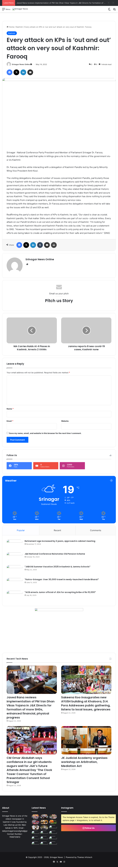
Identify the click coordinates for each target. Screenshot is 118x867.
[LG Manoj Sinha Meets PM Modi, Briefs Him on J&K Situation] (35, 827)
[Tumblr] (40, 245)
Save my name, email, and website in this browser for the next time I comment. (45, 433)
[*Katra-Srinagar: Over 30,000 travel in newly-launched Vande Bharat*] (14, 583)
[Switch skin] (109, 10)
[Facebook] (9, 72)
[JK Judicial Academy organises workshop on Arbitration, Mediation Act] (86, 740)
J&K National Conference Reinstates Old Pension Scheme (55, 553)
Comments (95, 530)
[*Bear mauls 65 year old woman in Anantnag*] (53, 844)
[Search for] (114, 10)
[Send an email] (31, 64)
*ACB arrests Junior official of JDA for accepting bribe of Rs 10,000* (60, 592)
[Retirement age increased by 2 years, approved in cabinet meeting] (14, 545)
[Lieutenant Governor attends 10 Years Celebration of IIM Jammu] (35, 838)
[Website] (27, 264)
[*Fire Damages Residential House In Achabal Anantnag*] (53, 822)
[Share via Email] (30, 72)
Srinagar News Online (21, 64)
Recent (57, 530)
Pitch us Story (59, 301)
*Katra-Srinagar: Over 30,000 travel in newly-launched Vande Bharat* (62, 579)
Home (11, 27)
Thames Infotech (84, 857)
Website (65, 421)
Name (10, 409)
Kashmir (19, 27)
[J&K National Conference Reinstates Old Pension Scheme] (14, 557)
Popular (21, 530)
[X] (16, 72)
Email (10, 421)
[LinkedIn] (23, 72)
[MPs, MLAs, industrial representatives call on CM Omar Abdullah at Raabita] (53, 833)
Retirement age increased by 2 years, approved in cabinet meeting (60, 541)
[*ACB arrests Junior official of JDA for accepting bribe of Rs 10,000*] (14, 596)
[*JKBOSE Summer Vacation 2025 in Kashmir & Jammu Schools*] (14, 570)
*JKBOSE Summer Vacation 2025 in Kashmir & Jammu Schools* (57, 566)
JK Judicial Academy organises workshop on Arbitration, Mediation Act (84, 762)
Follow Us (90, 828)
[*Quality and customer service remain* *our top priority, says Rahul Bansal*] (35, 833)
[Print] (54, 245)
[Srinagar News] (20, 9)
